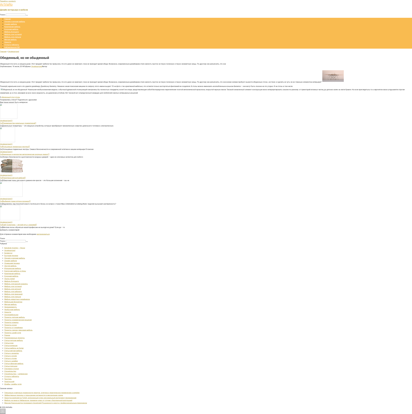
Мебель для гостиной (13, 34)
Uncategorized (36, 66)
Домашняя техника (12, 263)
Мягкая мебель (10, 40)
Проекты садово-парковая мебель (18, 330)
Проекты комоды (11, 322)
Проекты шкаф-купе (12, 333)
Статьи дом (8, 343)
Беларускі (8, 253)
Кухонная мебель (11, 29)
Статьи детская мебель (13, 340)
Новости (7, 42)
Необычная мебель (12, 310)
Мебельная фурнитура (13, 302)
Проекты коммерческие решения (18, 320)
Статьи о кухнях (10, 356)
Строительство (10, 371)
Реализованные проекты (14, 338)
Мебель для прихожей (13, 294)
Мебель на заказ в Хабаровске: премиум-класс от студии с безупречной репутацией (38, 400)
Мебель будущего (11, 32)
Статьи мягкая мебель (13, 351)
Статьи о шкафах (11, 361)
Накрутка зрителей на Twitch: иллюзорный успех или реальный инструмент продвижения (40, 398)
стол (13, 97)
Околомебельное (11, 315)
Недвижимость (10, 307)
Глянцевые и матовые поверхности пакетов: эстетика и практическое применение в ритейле (42, 393)
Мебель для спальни (12, 37)
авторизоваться (43, 234)
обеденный (6, 97)
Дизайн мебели (10, 24)
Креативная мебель (12, 27)
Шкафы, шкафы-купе (13, 384)
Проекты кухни (10, 325)
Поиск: (3, 15)
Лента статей (9, 279)
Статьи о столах (10, 358)
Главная (7, 19)
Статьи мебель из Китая (13, 348)
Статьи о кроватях (11, 353)
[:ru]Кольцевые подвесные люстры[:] (15, 147)
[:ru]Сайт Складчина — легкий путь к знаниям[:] (18, 225)
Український (9, 382)
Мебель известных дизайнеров (17, 299)
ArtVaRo (6, 4)
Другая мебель (10, 266)
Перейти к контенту (8, 1)
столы (17, 97)
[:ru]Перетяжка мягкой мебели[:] (13, 178)
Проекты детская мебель (14, 317)
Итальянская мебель (12, 268)
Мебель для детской (12, 289)
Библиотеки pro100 (12, 47)
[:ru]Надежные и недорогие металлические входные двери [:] (24, 154)
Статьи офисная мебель (13, 364)
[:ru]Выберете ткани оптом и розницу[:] (15, 201)
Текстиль (8, 379)
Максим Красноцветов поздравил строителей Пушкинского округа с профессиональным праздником (45, 403)
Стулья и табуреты (11, 45)
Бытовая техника (11, 256)
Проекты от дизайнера (13, 328)
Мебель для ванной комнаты (16, 284)
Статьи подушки (10, 366)
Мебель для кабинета (13, 292)
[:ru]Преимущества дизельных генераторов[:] (18, 123)
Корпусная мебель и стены (15, 271)
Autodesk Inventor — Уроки (14, 248)
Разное (7, 335)
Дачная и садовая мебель (14, 22)
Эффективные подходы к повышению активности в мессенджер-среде (33, 395)
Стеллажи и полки (11, 369)
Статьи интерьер (10, 346)
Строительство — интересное (16, 374)
